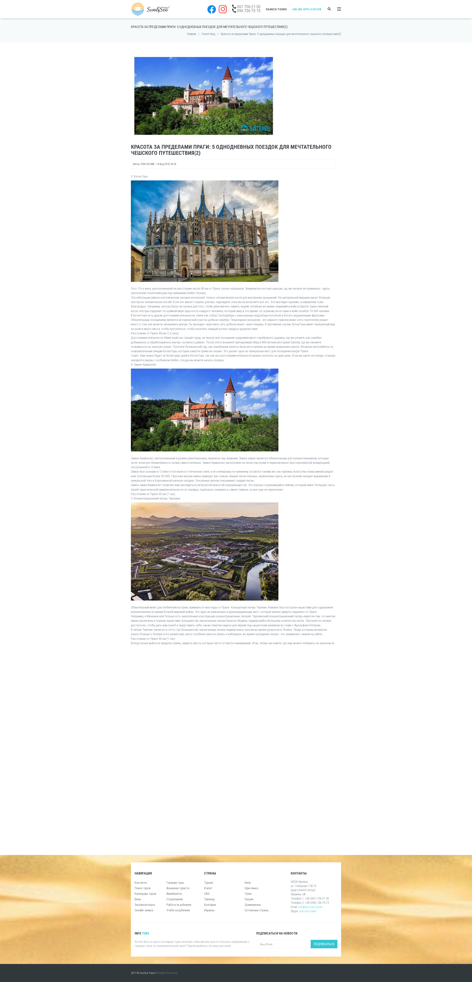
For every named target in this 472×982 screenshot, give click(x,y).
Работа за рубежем (178, 905)
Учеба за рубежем (178, 910)
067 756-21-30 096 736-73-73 (248, 8)
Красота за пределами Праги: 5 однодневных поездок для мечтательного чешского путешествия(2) (281, 34)
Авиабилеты (174, 893)
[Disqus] (233, 701)
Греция (249, 899)
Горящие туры (175, 882)
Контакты (141, 882)
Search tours (276, 9)
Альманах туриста (177, 888)
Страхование (174, 899)
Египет (208, 888)
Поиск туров (142, 888)
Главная (191, 34)
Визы (138, 899)
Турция (208, 882)
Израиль (209, 910)
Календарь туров (145, 893)
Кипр (248, 882)
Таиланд (209, 899)
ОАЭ (206, 893)
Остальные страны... (257, 910)
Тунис (248, 893)
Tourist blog (208, 34)
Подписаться (324, 944)
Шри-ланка (251, 888)
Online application (306, 9)
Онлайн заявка (144, 910)
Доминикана (253, 905)
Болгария (210, 905)
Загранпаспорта (145, 905)
